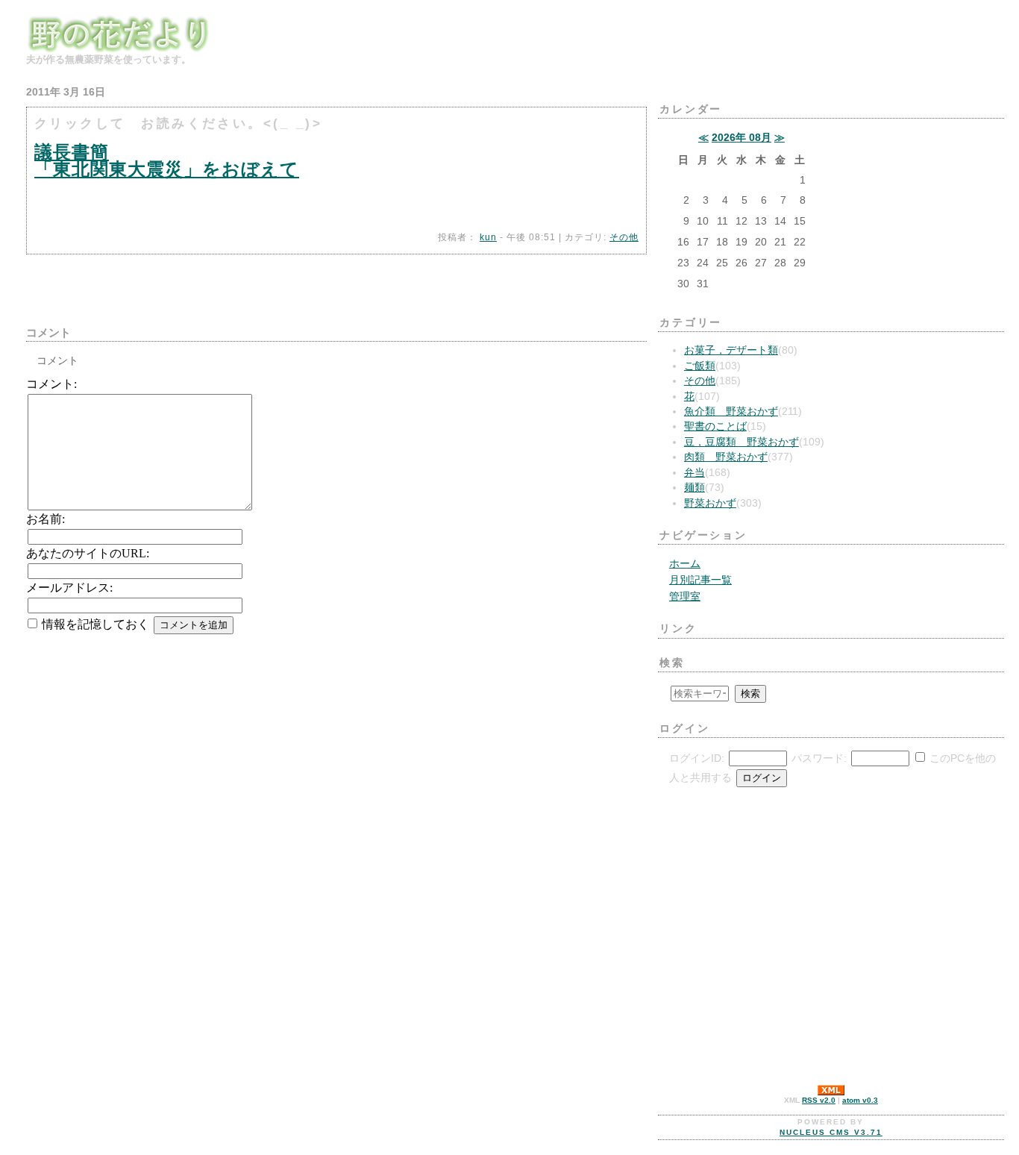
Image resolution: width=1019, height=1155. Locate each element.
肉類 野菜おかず (726, 457)
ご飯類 (699, 366)
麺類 (694, 487)
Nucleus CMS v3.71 (831, 1132)
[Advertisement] (200, 284)
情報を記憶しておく (95, 624)
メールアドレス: (69, 587)
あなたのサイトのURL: (87, 553)
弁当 (694, 472)
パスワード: (819, 758)
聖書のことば (715, 426)
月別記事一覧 (700, 580)
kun (488, 237)
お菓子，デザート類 (731, 350)
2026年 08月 (741, 137)
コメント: (51, 384)
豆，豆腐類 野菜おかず (741, 442)
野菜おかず (710, 503)
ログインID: (696, 758)
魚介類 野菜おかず (731, 411)
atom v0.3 (860, 1100)
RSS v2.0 (818, 1100)
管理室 (684, 596)
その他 (624, 237)
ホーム (684, 563)
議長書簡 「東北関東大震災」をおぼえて (166, 160)
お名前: (45, 519)
